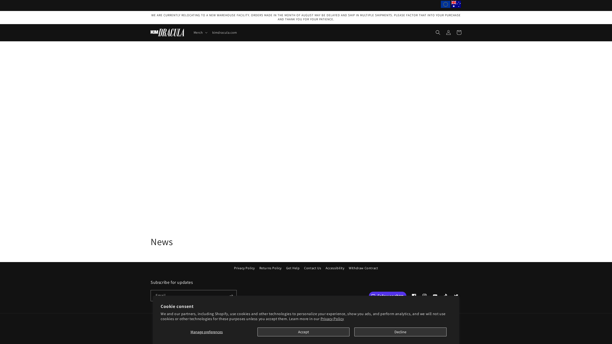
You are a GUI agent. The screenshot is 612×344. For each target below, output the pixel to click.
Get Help (293, 268)
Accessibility (335, 268)
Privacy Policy (332, 318)
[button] (200, 32)
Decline (400, 331)
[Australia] (456, 5)
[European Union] (445, 5)
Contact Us (312, 268)
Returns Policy (270, 268)
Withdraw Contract (363, 268)
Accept (303, 331)
